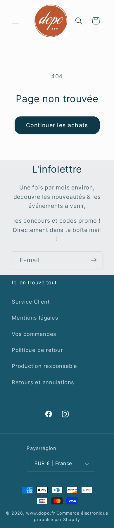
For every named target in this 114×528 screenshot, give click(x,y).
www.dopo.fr (40, 513)
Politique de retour (37, 350)
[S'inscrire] (93, 260)
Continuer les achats (57, 125)
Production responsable (44, 366)
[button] (15, 21)
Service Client (31, 301)
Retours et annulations (43, 382)
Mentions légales (35, 317)
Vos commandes (34, 334)
